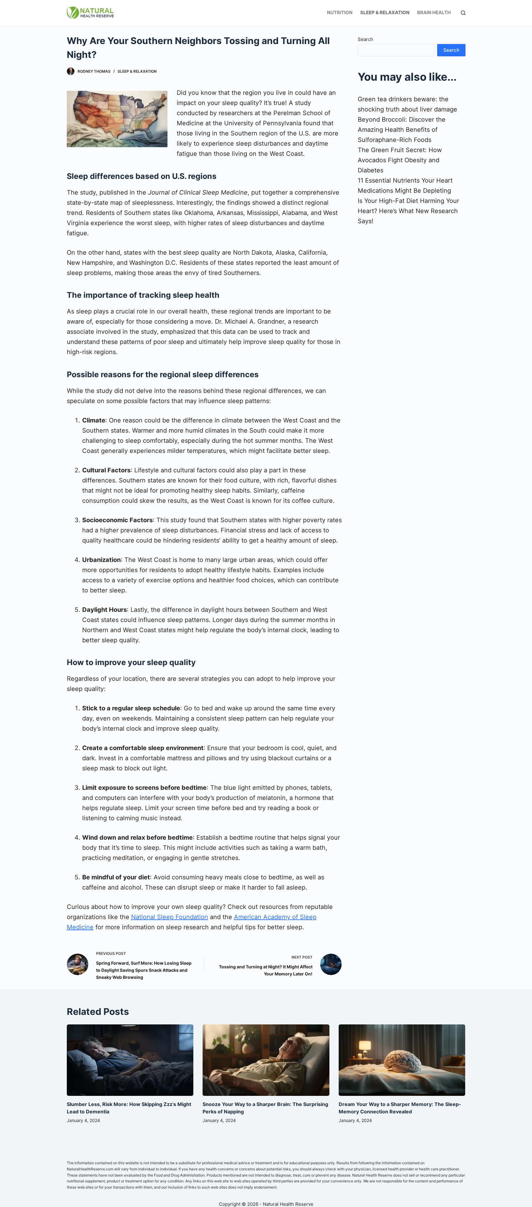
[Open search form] (463, 12)
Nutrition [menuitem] (340, 12)
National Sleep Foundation (169, 917)
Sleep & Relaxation (137, 71)
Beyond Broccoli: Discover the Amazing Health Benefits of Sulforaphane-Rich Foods (401, 129)
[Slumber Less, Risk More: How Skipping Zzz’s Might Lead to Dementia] (130, 1060)
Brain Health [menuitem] (434, 12)
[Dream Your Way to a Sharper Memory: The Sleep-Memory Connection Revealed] (402, 1060)
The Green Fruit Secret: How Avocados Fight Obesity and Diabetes (400, 160)
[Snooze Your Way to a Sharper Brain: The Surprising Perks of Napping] (266, 1060)
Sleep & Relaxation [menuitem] (384, 12)
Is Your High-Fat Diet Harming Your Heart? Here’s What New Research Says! (408, 211)
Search (365, 39)
